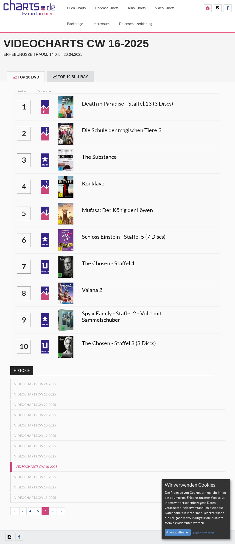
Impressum (101, 24)
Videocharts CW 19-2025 (35, 435)
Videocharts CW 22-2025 (35, 405)
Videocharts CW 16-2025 (36, 466)
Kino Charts (137, 8)
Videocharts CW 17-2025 (35, 456)
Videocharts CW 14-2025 (35, 487)
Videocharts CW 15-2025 (35, 477)
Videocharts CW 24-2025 (35, 384)
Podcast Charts (107, 8)
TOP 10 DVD (28, 77)
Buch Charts (76, 8)
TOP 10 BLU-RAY (73, 77)
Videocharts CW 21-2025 (35, 415)
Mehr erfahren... (204, 533)
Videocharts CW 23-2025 (35, 394)
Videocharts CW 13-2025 (35, 497)
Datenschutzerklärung (135, 24)
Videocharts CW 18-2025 (35, 446)
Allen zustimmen (178, 532)
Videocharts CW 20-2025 (35, 425)
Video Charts (165, 8)
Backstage (75, 24)
